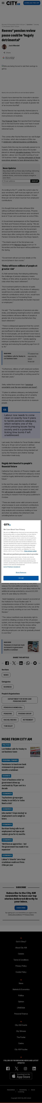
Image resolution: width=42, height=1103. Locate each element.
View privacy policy (30, 551)
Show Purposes (21, 572)
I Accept (21, 578)
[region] (21, 551)
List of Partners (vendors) (11, 567)
